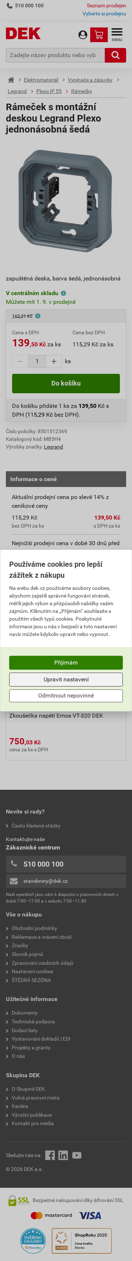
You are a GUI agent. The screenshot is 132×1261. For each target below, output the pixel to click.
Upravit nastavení (66, 679)
